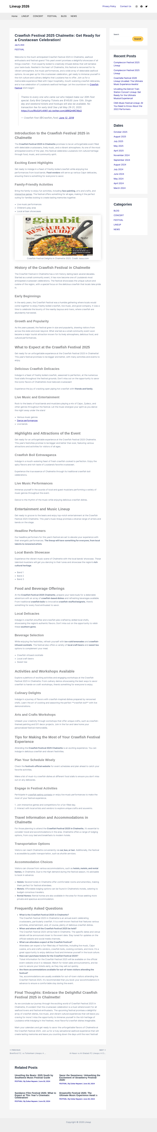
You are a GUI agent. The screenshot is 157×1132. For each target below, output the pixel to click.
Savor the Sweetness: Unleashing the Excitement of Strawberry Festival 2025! (79, 1077)
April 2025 (119, 150)
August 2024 (120, 164)
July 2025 (118, 141)
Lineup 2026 (19, 6)
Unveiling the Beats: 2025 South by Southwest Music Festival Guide (34, 1076)
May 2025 (118, 146)
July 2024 (118, 169)
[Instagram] (137, 6)
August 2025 (120, 136)
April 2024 (119, 183)
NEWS (74, 16)
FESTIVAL (52, 16)
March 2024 (120, 188)
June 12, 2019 (66, 117)
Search (116, 34)
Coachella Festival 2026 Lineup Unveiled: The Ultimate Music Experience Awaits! (128, 81)
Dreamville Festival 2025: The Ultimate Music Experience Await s (78, 1094)
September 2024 (122, 160)
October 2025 (120, 132)
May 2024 (119, 178)
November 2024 (122, 155)
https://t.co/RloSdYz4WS (34, 110)
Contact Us (125, 6)
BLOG (64, 16)
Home (14, 16)
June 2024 (119, 174)
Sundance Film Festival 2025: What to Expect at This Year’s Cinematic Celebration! (35, 1095)
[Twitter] (146, 6)
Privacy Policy (109, 6)
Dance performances (27, 420)
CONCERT (38, 16)
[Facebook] (141, 6)
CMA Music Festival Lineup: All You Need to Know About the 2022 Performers (128, 106)
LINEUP (25, 16)
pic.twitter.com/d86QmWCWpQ (65, 110)
